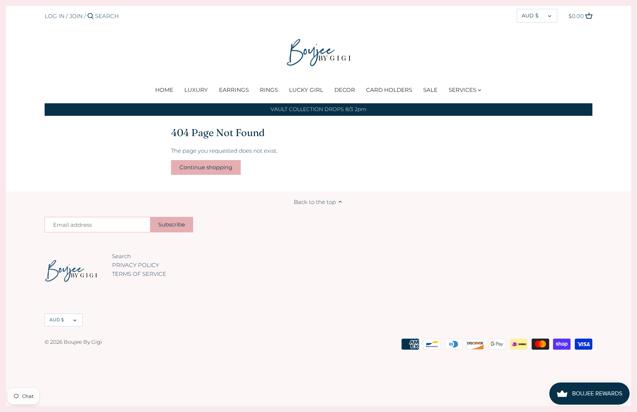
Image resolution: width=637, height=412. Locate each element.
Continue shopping (206, 167)
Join (76, 16)
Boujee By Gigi (83, 342)
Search (121, 256)
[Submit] (90, 16)
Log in (55, 16)
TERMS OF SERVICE (139, 273)
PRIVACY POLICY (135, 265)
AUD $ (530, 15)
